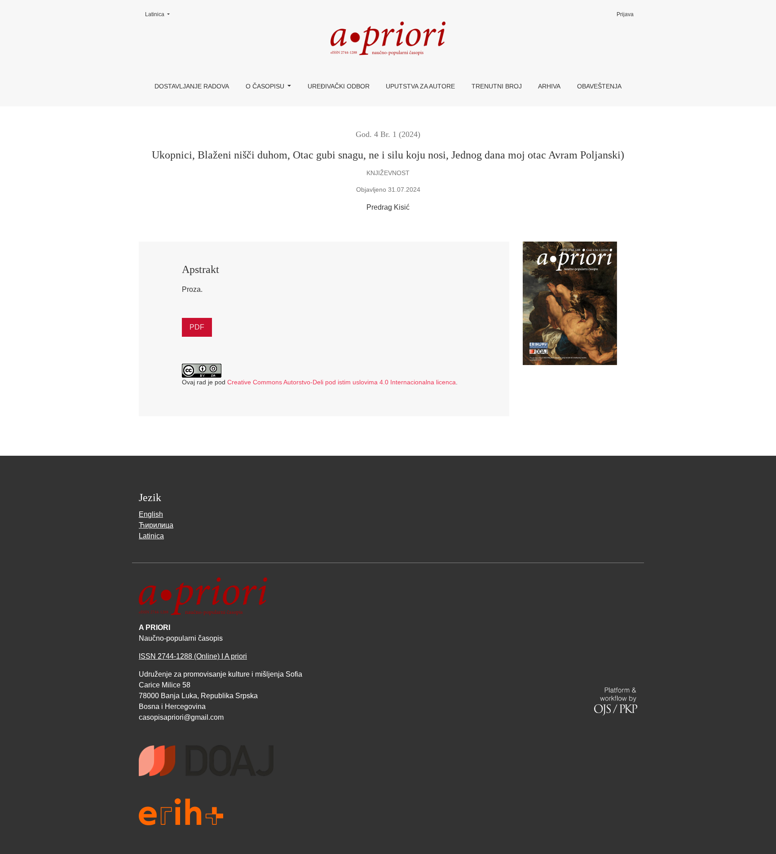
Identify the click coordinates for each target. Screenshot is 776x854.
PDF (197, 327)
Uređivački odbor (339, 86)
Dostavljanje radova (191, 86)
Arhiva (549, 86)
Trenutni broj (497, 86)
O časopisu (266, 86)
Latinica (160, 14)
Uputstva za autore (420, 86)
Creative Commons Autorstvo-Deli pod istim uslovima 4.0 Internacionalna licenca (341, 382)
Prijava (625, 14)
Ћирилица (156, 525)
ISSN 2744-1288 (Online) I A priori (193, 656)
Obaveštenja (599, 86)
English (151, 514)
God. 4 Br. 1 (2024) (388, 134)
